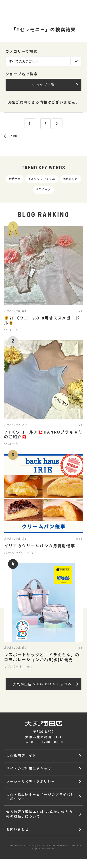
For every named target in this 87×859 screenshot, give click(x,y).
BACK (12, 136)
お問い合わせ (17, 829)
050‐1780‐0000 (47, 742)
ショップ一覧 (43, 84)
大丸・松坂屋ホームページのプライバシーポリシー (40, 796)
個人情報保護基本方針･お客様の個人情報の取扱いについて (39, 813)
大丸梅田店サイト (21, 755)
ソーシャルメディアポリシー (30, 781)
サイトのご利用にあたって (29, 768)
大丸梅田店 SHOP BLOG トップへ (42, 684)
